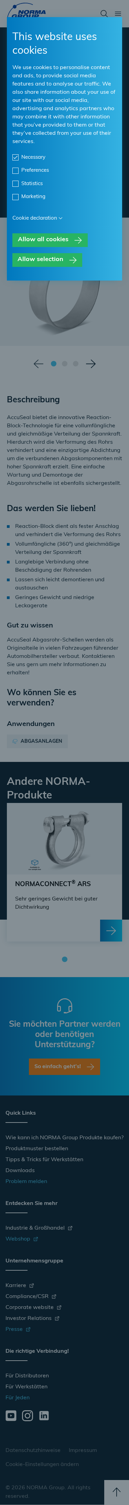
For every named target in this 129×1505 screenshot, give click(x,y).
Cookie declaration (34, 218)
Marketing (33, 196)
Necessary (33, 157)
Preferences (35, 170)
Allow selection (40, 260)
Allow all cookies (43, 240)
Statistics (32, 183)
